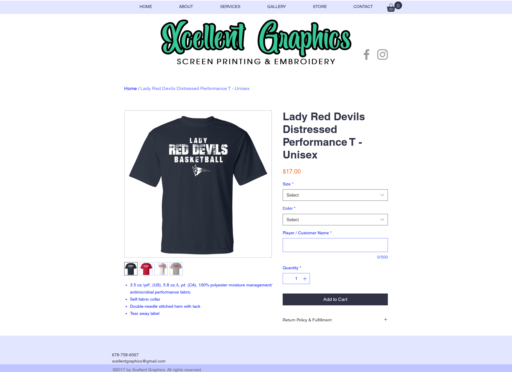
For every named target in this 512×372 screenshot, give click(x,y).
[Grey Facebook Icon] (366, 54)
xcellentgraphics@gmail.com (139, 361)
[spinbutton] (296, 278)
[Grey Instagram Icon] (382, 54)
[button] (394, 6)
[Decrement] (287, 278)
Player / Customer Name (307, 232)
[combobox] (335, 195)
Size (288, 184)
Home (130, 88)
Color (289, 208)
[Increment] (305, 278)
